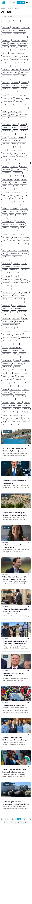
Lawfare (12, 24)
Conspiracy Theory (23, 105)
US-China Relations (7, 292)
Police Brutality (12, 250)
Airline (4, 98)
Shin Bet (15, 153)
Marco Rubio (25, 383)
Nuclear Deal (6, 153)
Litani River (21, 218)
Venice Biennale (14, 383)
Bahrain (18, 418)
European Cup (25, 21)
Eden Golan (5, 66)
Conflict (4, 163)
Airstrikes (13, 46)
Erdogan (22, 386)
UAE (4, 405)
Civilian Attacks (17, 286)
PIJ (26, 176)
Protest (20, 85)
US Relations (15, 82)
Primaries (5, 231)
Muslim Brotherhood (19, 202)
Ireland (4, 137)
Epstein (4, 53)
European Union (17, 334)
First (5, 823)
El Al (4, 30)
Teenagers (5, 166)
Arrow (23, 147)
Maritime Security (7, 344)
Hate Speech (6, 205)
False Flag (24, 350)
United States (22, 156)
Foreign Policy (25, 27)
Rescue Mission (16, 192)
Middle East (26, 331)
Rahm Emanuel (15, 260)
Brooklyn (23, 185)
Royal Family (6, 192)
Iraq (27, 85)
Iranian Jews (16, 40)
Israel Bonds (14, 337)
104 (8, 819)
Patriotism (23, 59)
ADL (18, 134)
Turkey (4, 195)
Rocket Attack (24, 130)
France (13, 234)
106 (19, 819)
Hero (11, 195)
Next (19, 823)
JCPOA (13, 85)
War (4, 117)
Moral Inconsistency (7, 189)
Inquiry (25, 418)
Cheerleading (6, 392)
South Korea (15, 205)
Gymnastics (5, 386)
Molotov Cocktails (7, 121)
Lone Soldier (17, 408)
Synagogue (23, 127)
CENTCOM (5, 59)
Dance (15, 315)
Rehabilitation (6, 305)
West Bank (24, 205)
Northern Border (7, 331)
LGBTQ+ (17, 373)
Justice (4, 321)
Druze (4, 399)
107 (24, 819)
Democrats (23, 37)
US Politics (17, 292)
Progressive (23, 153)
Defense (5, 347)
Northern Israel (6, 263)
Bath (15, 353)
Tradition (14, 302)
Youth (16, 185)
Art (3, 160)
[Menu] (27, 2)
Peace (24, 214)
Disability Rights (6, 363)
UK (19, 240)
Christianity (26, 240)
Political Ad (5, 21)
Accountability (19, 101)
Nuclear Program (23, 95)
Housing (5, 415)
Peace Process (25, 269)
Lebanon (27, 163)
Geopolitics (5, 182)
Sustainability (23, 412)
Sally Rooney (21, 376)
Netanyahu (17, 160)
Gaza (14, 50)
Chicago (25, 318)
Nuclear (16, 75)
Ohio (25, 363)
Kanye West (17, 331)
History (14, 108)
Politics (17, 179)
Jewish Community (7, 72)
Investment (15, 88)
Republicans (13, 412)
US (20, 79)
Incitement (12, 156)
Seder (10, 298)
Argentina (11, 376)
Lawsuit (24, 260)
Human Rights (6, 108)
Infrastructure (18, 121)
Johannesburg (6, 289)
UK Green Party (6, 276)
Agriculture (5, 198)
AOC (15, 79)
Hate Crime (24, 82)
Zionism (24, 40)
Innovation (17, 366)
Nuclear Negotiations (15, 347)
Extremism (5, 244)
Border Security (20, 341)
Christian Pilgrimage (7, 379)
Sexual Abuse (16, 140)
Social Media (14, 227)
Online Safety (13, 43)
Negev (4, 185)
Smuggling (24, 253)
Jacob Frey (5, 337)
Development (14, 127)
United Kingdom (6, 353)
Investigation (25, 69)
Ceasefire (5, 127)
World (12, 402)
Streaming (5, 218)
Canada (24, 88)
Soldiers (11, 321)
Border (4, 150)
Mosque (5, 156)
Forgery (4, 308)
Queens (16, 56)
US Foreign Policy (12, 117)
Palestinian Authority (14, 253)
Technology (23, 315)
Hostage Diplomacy (7, 395)
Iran (12, 231)
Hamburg (24, 373)
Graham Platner (6, 172)
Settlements (25, 357)
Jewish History (6, 88)
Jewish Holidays (6, 286)
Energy (4, 43)
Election (5, 341)
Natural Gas (6, 82)
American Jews (23, 108)
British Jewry (16, 27)
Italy (9, 421)
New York (18, 195)
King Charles (6, 143)
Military (24, 392)
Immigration (14, 166)
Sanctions (21, 234)
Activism (5, 412)
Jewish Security (24, 72)
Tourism (24, 263)
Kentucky (17, 360)
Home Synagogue (7, 360)
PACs (10, 373)
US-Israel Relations (7, 279)
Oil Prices (18, 273)
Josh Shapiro (15, 350)
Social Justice (17, 363)
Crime (27, 302)
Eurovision (26, 98)
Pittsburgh (5, 224)
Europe (13, 425)
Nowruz (14, 143)
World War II (26, 231)
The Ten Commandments (16, 308)
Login (13, 2)
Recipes (17, 279)
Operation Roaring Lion (19, 33)
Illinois (18, 231)
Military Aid (5, 302)
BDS (16, 72)
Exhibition (5, 208)
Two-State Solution (23, 250)
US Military (12, 163)
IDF (14, 305)
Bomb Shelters (19, 379)
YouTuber (5, 114)
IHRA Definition (14, 415)
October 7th (26, 408)
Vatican (19, 402)
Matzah (11, 214)
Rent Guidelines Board (8, 63)
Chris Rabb (16, 169)
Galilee (23, 75)
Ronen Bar (21, 224)
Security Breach (6, 237)
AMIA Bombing (20, 221)
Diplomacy (12, 150)
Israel (21, 302)
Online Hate (24, 344)
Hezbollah (26, 273)
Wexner (4, 240)
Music (13, 198)
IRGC (4, 253)
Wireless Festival (7, 37)
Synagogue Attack (18, 266)
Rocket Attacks (21, 305)
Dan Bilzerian (16, 421)
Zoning (13, 244)
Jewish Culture (21, 405)
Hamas (15, 276)
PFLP (4, 298)
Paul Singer (5, 105)
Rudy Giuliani (6, 350)
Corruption (16, 357)
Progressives (22, 30)
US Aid (15, 130)
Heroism (26, 292)
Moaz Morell (6, 69)
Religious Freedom (22, 244)
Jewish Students (6, 169)
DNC (20, 111)
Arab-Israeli (15, 92)
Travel (22, 227)
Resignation (19, 189)
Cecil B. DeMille (21, 24)
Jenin (4, 373)
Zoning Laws (12, 111)
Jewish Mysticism (7, 33)
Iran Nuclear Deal (20, 395)
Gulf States (19, 321)
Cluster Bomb (20, 53)
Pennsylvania (14, 59)
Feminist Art (24, 182)
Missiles (12, 53)
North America (6, 318)
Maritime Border (7, 315)
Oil (3, 421)
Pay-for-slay (5, 85)
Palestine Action (17, 256)
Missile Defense (6, 266)
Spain (20, 163)
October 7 (23, 166)
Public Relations (6, 130)
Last (26, 823)
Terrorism (5, 227)
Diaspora (13, 114)
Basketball (22, 353)
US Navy (14, 105)
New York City (6, 40)
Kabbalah (13, 224)
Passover (23, 247)
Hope (25, 160)
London (23, 415)
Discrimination (22, 311)
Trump (4, 376)
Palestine (25, 389)
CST (10, 185)
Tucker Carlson (17, 172)
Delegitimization (7, 75)
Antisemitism (22, 66)
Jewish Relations (6, 408)
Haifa (4, 418)
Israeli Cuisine (17, 237)
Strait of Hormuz (7, 56)
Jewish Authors (6, 124)
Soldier (4, 214)
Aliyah (18, 214)
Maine (19, 198)
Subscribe (21, 2)
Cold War (27, 402)
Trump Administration (8, 328)
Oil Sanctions (21, 425)
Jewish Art (12, 240)
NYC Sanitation (6, 140)
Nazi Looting (16, 392)
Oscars (16, 147)
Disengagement (6, 357)
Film (12, 134)
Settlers (24, 169)
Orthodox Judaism (7, 366)
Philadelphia (6, 282)
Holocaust (5, 402)
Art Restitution (15, 21)
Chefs (10, 98)
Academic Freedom (7, 101)
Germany (5, 383)
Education (21, 137)
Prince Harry (15, 69)
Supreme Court (24, 337)
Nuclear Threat (6, 334)
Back (12, 823)
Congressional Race (7, 273)
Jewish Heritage (6, 202)
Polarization (24, 208)
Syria (11, 341)
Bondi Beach (13, 137)
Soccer (25, 195)
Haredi (20, 150)
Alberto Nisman (22, 46)
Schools (24, 279)
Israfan (3, 8)
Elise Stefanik (6, 27)
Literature (23, 92)
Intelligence (15, 282)
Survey (16, 344)
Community (5, 311)
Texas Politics (6, 50)
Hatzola (19, 399)
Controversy (13, 95)
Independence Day (21, 63)
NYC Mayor (22, 143)
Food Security (25, 56)
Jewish (26, 334)
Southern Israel (12, 30)
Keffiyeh (10, 160)
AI (17, 328)
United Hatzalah (14, 211)
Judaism (15, 124)
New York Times (14, 269)
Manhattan (5, 260)
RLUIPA (13, 218)
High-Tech (24, 211)
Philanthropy (6, 370)
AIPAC (15, 37)
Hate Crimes (26, 360)
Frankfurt (14, 386)
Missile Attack (23, 289)
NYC (4, 250)
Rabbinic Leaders (19, 298)
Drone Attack (6, 176)
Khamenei (5, 425)
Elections (5, 389)
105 (13, 819)
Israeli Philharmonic (17, 176)
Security (14, 66)
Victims (4, 24)
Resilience (11, 399)
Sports (16, 295)
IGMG (15, 247)
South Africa (14, 182)
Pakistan (5, 269)
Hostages (24, 134)
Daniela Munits (25, 282)
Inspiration (16, 263)
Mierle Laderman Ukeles (18, 370)
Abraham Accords (7, 147)
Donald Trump (6, 256)
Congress (22, 117)
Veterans (18, 98)
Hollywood (5, 134)
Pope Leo (26, 237)
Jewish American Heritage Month (10, 324)
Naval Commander (7, 179)
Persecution (5, 92)
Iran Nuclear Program (8, 221)
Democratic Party (7, 295)
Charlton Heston (7, 247)
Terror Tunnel (14, 208)
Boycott (24, 179)
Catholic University (15, 389)
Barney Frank (11, 405)
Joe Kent (11, 418)
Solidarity (23, 295)
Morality (5, 211)
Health (4, 111)
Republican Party (7, 79)
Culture (14, 289)
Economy (23, 124)
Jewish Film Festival (23, 50)
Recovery (25, 192)
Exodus (13, 311)
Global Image (23, 43)
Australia (5, 46)
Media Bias (26, 421)
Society (4, 95)
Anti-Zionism (16, 318)
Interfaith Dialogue (23, 114)
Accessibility (6, 234)
